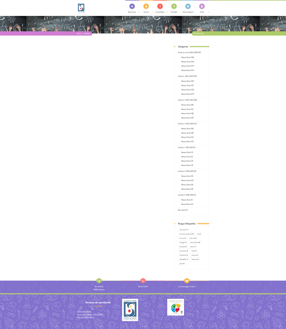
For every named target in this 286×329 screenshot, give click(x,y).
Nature (193, 247)
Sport (182, 263)
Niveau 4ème (186, 62)
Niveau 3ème (186, 57)
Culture (193, 238)
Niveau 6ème (186, 70)
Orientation (184, 251)
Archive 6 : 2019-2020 (185, 195)
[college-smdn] (81, 8)
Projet (194, 251)
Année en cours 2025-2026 (188, 52)
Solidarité (195, 259)
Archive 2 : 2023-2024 (186, 100)
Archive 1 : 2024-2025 (185, 76)
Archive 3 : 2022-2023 (185, 124)
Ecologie (183, 242)
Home (79, 33)
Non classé (182, 210)
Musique (183, 247)
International (195, 242)
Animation (184, 230)
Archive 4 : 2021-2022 (185, 147)
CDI (199, 234)
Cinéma (183, 238)
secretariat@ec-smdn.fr (187, 286)
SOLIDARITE (184, 259)
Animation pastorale (187, 234)
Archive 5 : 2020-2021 (185, 171)
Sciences (194, 255)
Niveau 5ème (186, 66)
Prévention (184, 255)
